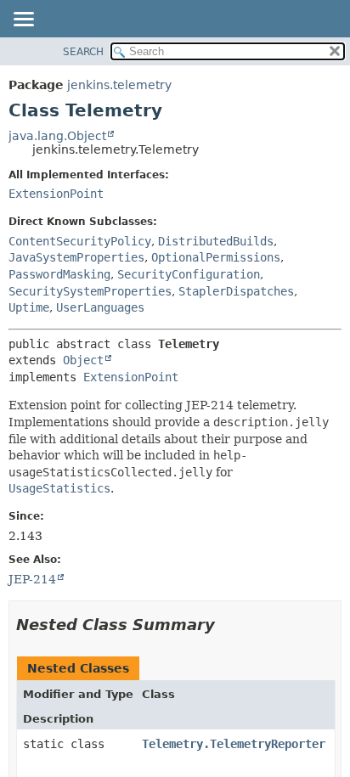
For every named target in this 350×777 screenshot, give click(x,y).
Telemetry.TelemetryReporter (233, 744)
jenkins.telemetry (119, 85)
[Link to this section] (227, 624)
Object (83, 360)
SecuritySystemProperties (90, 291)
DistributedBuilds (216, 241)
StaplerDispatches (236, 291)
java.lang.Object (57, 136)
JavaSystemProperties (76, 257)
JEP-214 (32, 579)
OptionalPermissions (215, 257)
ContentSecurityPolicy (79, 241)
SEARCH (83, 52)
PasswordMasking (59, 274)
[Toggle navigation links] (22, 20)
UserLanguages (100, 307)
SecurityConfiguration (188, 274)
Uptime (28, 307)
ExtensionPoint (56, 193)
